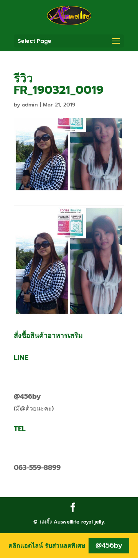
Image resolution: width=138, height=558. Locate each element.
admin (30, 105)
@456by (27, 396)
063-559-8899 (37, 467)
